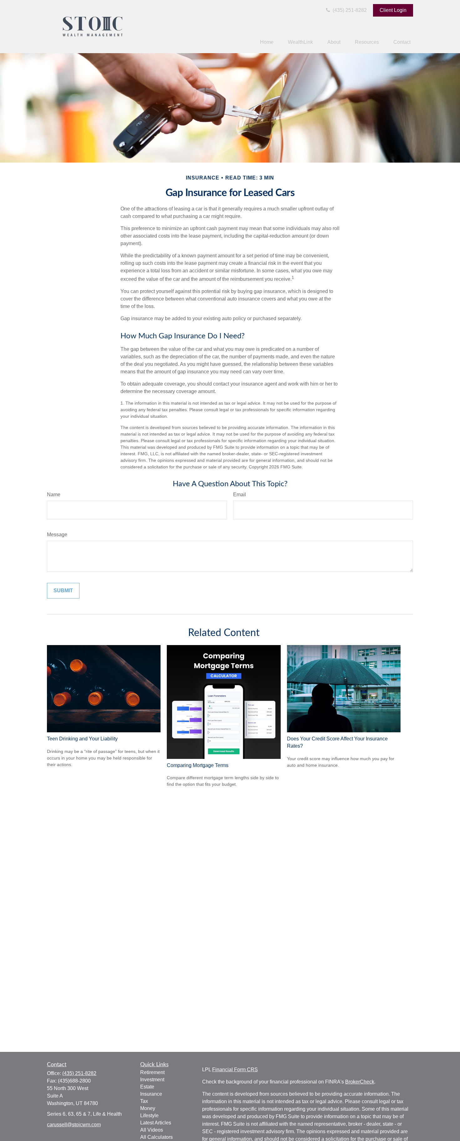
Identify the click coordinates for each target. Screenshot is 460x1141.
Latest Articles (155, 1122)
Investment (152, 1079)
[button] (267, 42)
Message (57, 534)
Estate (147, 1086)
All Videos (151, 1130)
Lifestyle (149, 1115)
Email (239, 494)
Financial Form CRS (235, 1069)
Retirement (152, 1072)
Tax (144, 1101)
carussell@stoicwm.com (74, 1124)
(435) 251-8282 (349, 10)
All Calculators (156, 1137)
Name (53, 494)
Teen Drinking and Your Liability (82, 738)
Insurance (151, 1094)
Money (147, 1108)
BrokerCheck (359, 1081)
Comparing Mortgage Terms (197, 765)
